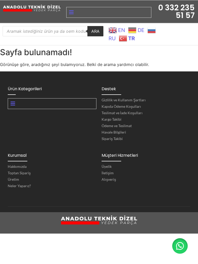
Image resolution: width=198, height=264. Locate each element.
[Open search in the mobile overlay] (53, 31)
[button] (180, 246)
